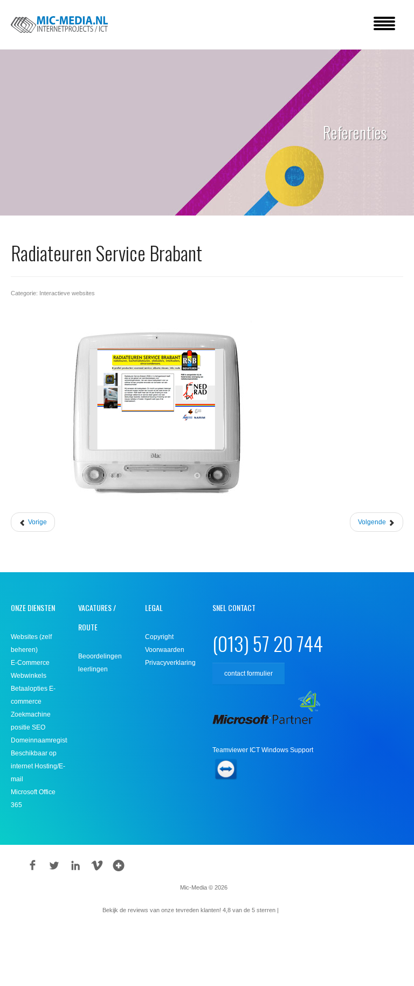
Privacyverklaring (170, 662)
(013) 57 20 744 (267, 643)
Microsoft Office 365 (33, 798)
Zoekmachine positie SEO (31, 721)
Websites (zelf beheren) (31, 643)
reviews (296, 910)
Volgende (373, 522)
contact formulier (248, 673)
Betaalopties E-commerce (33, 695)
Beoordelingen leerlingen (100, 662)
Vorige (36, 522)
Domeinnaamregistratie (39, 740)
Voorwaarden (164, 650)
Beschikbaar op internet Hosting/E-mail (38, 766)
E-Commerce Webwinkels (30, 669)
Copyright (159, 637)
